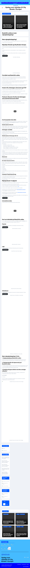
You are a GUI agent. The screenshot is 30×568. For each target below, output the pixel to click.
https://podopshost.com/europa (21, 189)
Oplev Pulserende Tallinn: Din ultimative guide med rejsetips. (5, 477)
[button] (26, 22)
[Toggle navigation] (2, 7)
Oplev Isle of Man (6, 528)
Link (18, 186)
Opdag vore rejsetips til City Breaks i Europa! (15, 8)
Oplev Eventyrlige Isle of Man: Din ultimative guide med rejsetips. (5, 466)
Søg (4, 515)
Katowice (18, 528)
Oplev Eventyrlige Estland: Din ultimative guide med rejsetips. (5, 481)
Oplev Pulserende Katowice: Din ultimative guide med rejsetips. (5, 469)
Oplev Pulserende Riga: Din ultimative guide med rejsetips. (8, 26)
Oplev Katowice (22, 528)
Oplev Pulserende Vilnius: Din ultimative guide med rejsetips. (21, 26)
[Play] (15, 111)
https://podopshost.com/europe (22, 192)
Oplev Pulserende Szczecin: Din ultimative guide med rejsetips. (5, 473)
